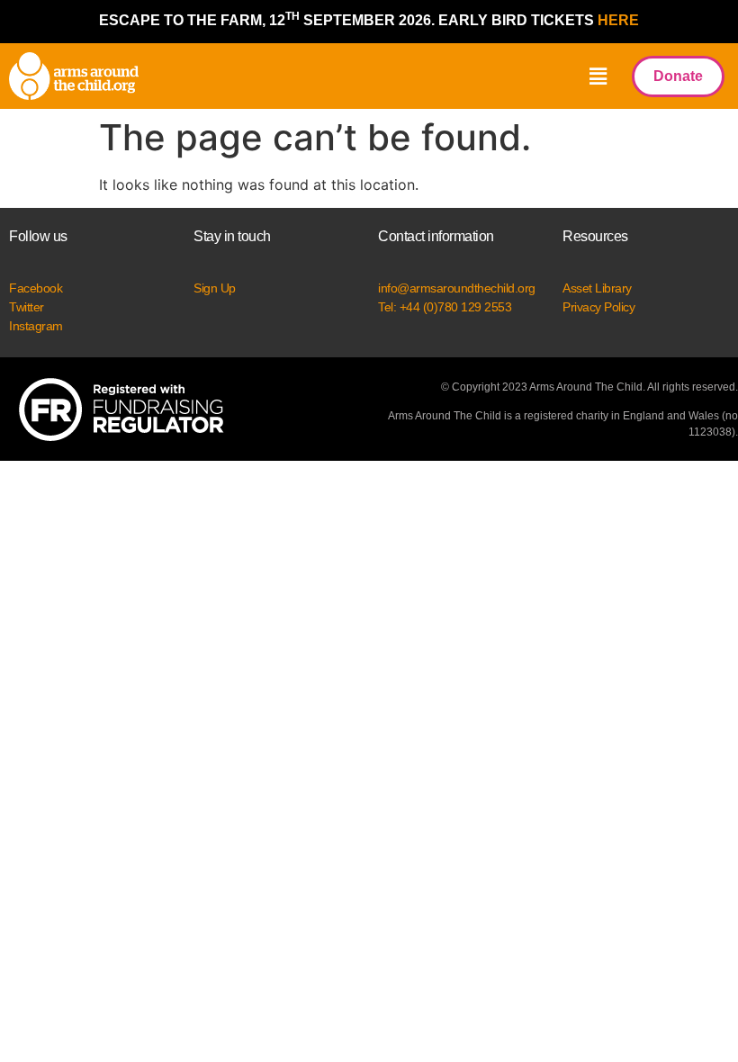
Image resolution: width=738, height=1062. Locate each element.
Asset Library (597, 288)
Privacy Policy (598, 307)
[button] (597, 76)
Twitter (26, 307)
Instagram (36, 326)
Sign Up (215, 288)
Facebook (35, 288)
